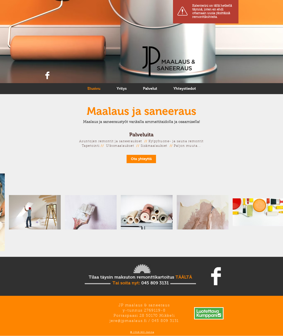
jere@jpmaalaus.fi (128, 321)
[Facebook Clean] (47, 75)
